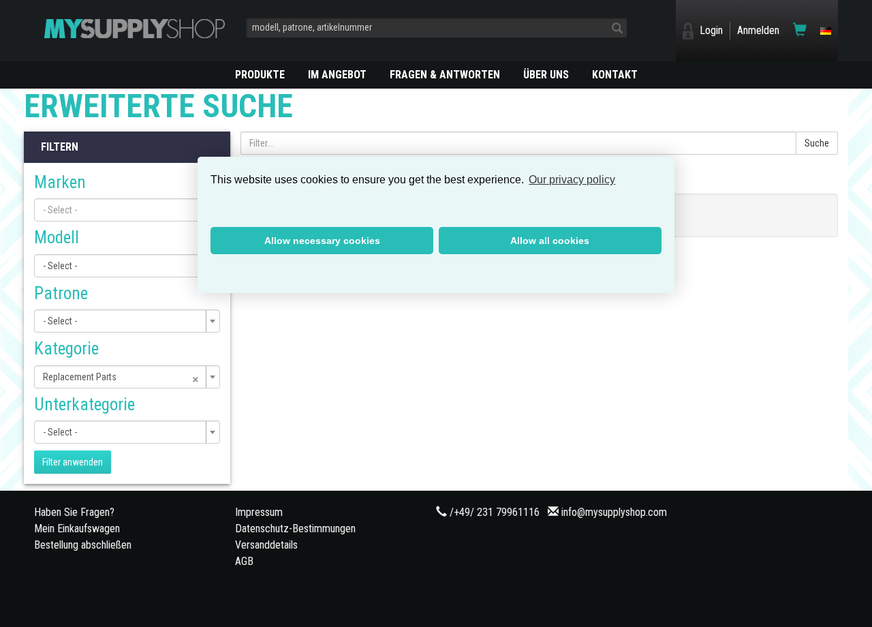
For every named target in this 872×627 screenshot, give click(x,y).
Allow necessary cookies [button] (322, 240)
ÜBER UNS (546, 74)
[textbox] (123, 210)
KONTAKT (615, 74)
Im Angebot (337, 74)
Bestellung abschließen (82, 544)
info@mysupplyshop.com (614, 512)
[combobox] (127, 209)
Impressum (259, 512)
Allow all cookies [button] (549, 240)
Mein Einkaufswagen (77, 528)
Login (711, 30)
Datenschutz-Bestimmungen (295, 528)
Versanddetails (266, 544)
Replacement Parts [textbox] (121, 377)
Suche (817, 143)
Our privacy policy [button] (572, 179)
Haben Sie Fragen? (74, 512)
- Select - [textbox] (60, 265)
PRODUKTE (260, 74)
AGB (244, 561)
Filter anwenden (72, 462)
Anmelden (758, 30)
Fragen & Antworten (445, 74)
